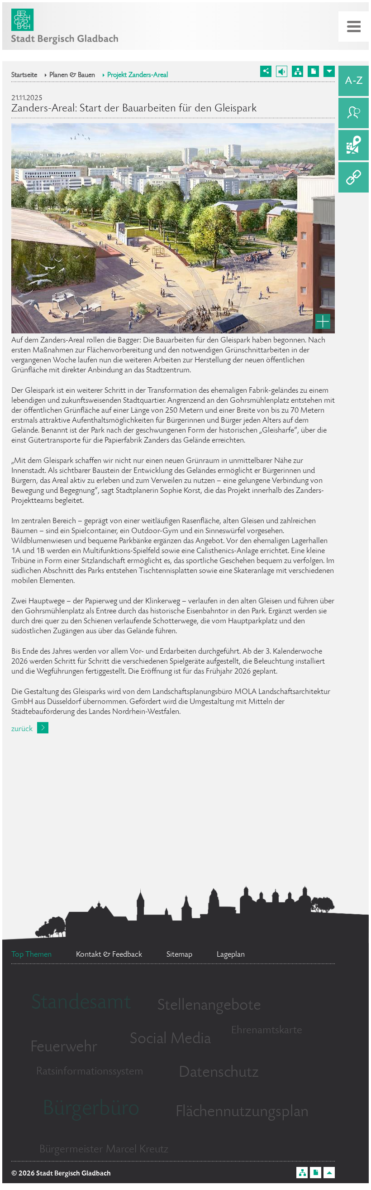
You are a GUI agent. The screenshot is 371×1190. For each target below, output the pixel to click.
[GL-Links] (353, 177)
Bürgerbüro (91, 1110)
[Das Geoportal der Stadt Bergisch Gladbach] (353, 145)
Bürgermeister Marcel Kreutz (103, 1150)
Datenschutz (219, 1073)
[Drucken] (313, 71)
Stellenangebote (209, 1006)
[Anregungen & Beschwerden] (353, 113)
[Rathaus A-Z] (353, 81)
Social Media (170, 1039)
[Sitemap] (297, 71)
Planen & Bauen (72, 75)
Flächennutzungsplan (242, 1112)
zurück (22, 729)
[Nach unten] (329, 71)
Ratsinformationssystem (89, 1072)
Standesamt (81, 1004)
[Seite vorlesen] (281, 71)
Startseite (24, 75)
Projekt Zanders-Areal (137, 75)
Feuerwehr (63, 1048)
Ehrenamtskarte (266, 1030)
